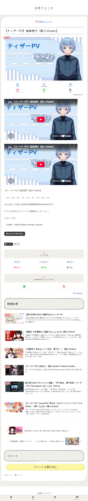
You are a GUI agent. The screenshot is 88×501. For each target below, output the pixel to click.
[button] (81, 311)
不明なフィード (45, 21)
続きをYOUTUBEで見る (14, 234)
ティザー (9, 244)
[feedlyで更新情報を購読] (24, 286)
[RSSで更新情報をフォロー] (64, 286)
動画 (17, 244)
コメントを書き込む (45, 466)
